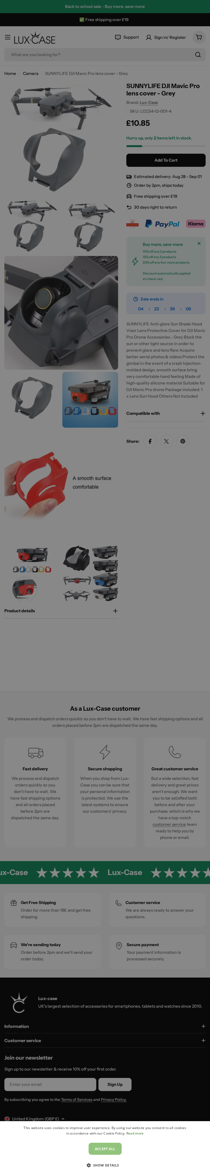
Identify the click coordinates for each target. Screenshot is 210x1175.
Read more (135, 1133)
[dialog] (105, 1148)
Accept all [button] (105, 1149)
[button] (105, 1165)
